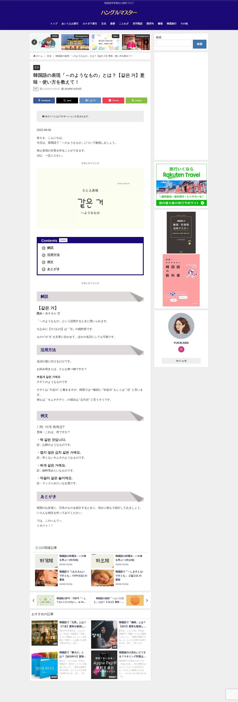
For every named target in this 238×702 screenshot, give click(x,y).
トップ (53, 23)
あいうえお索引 (70, 23)
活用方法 (51, 254)
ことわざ (124, 23)
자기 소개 (181, 361)
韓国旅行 (171, 23)
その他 (184, 23)
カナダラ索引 (90, 23)
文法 (103, 23)
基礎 (112, 23)
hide (63, 240)
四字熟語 (138, 23)
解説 (48, 247)
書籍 (160, 23)
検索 (159, 37)
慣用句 (150, 23)
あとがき (51, 269)
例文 (48, 262)
